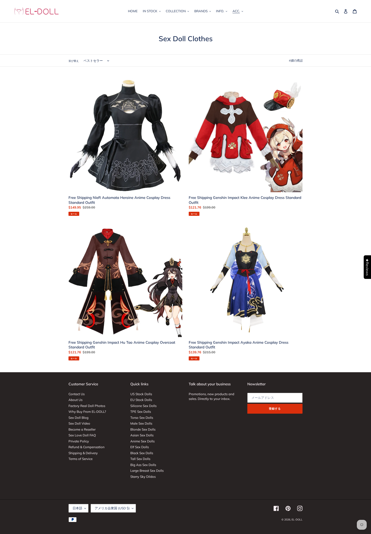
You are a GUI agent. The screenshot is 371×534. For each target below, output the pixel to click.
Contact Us (76, 394)
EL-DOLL (297, 519)
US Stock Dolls (141, 394)
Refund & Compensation (86, 447)
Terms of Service (80, 459)
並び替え (73, 60)
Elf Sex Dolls (139, 447)
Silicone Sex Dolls (143, 406)
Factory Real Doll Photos (86, 406)
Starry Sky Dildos (143, 477)
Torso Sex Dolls (141, 418)
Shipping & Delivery (83, 453)
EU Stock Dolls (141, 400)
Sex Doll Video (79, 423)
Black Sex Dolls (141, 453)
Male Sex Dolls (141, 423)
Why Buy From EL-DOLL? (87, 412)
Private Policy (78, 441)
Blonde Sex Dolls (142, 429)
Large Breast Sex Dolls (147, 471)
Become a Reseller (82, 429)
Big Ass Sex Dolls (143, 465)
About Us (75, 400)
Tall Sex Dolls (140, 459)
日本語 (77, 508)
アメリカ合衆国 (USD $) (112, 508)
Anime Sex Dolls (142, 441)
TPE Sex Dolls (140, 412)
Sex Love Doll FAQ (82, 435)
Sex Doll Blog (78, 418)
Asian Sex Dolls (142, 435)
